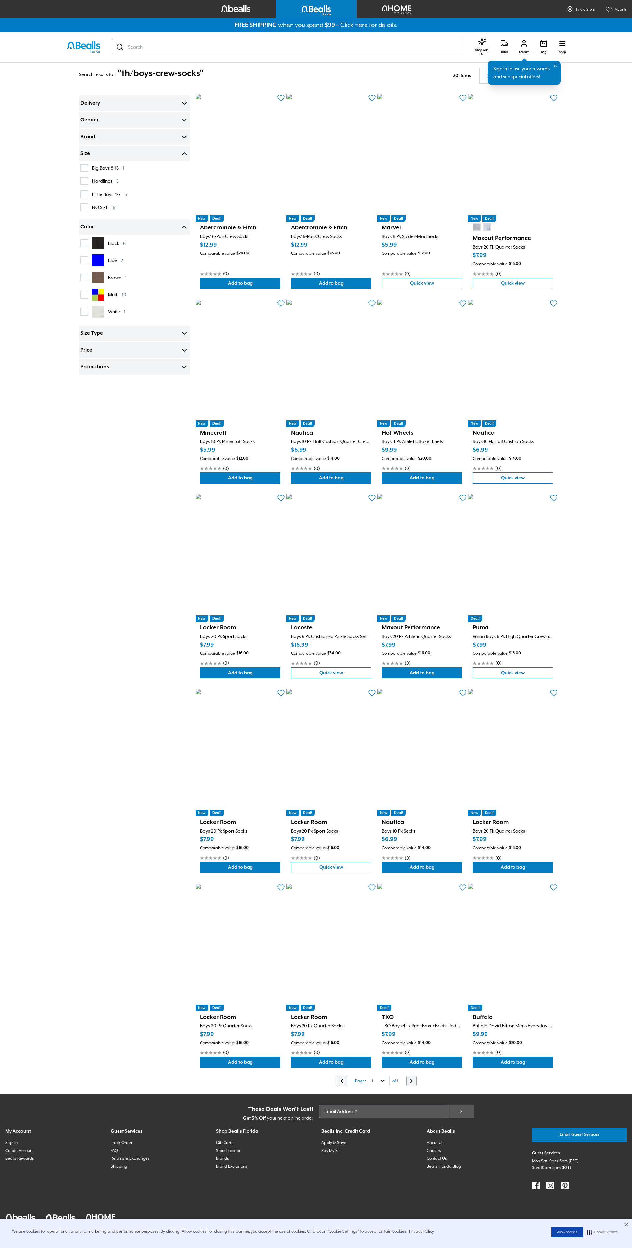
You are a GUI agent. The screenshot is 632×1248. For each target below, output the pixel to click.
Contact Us (437, 1158)
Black (117, 243)
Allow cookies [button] (567, 1232)
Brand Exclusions (231, 1166)
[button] (602, 1232)
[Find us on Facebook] (536, 1185)
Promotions (94, 367)
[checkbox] (84, 168)
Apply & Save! (334, 1142)
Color (87, 227)
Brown (117, 277)
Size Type (91, 333)
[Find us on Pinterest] (565, 1185)
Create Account (19, 1150)
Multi (117, 294)
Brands (222, 1158)
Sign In (11, 1142)
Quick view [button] (436, 285)
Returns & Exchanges (130, 1158)
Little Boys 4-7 (109, 194)
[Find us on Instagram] (550, 1185)
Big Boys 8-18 (108, 168)
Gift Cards (225, 1142)
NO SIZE (103, 207)
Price (86, 350)
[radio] (477, 227)
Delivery (90, 103)
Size (85, 154)
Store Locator (228, 1150)
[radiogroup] (482, 227)
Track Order (121, 1142)
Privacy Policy (421, 1231)
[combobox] (287, 47)
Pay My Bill (331, 1150)
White (116, 311)
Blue (115, 260)
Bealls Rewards (19, 1158)
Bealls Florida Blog (444, 1166)
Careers (434, 1150)
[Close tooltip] (555, 65)
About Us (435, 1142)
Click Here (354, 24)
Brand (87, 137)
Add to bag (254, 285)
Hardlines (105, 181)
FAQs (115, 1150)
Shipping (119, 1166)
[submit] (461, 1111)
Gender (89, 120)
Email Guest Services (579, 1134)
